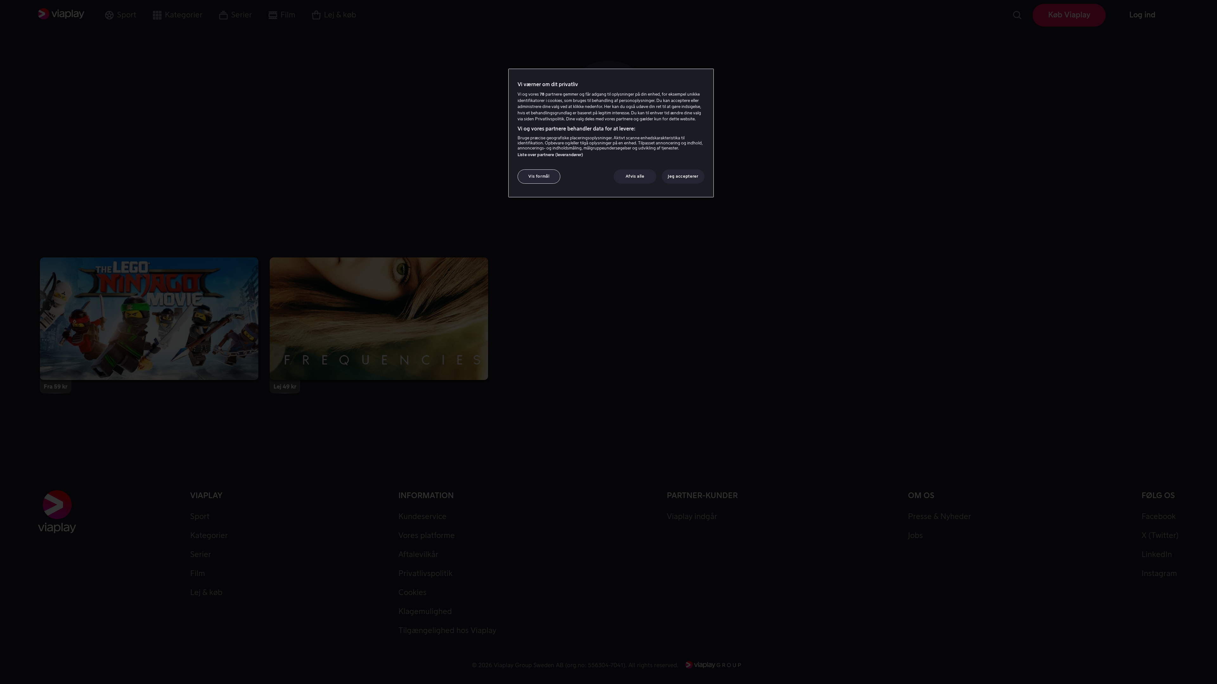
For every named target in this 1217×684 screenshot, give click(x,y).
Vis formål (539, 176)
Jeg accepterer (683, 176)
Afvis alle (635, 176)
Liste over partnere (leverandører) (550, 155)
